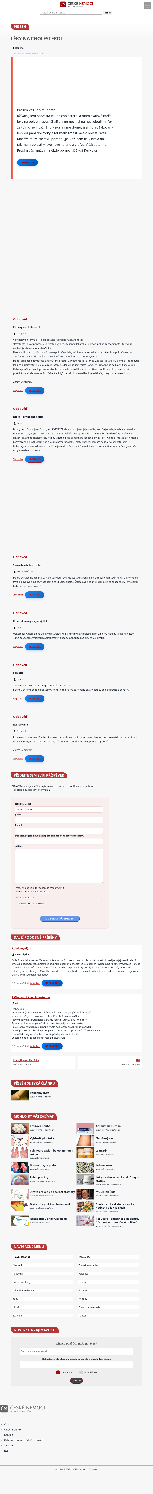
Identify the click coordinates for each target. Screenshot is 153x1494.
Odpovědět (27, 162)
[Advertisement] (77, 78)
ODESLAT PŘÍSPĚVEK (59, 918)
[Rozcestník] (147, 5)
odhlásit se (90, 1372)
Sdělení (19, 846)
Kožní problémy (21, 1282)
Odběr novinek (12, 1429)
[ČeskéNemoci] (76, 7)
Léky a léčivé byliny (23, 1290)
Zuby (15, 1298)
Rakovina (18, 1273)
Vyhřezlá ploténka (42, 1138)
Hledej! (107, 13)
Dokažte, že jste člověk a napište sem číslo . (49, 835)
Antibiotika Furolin (108, 1126)
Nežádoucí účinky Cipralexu (48, 1218)
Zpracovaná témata (89, 1307)
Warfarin (102, 1150)
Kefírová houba (40, 1126)
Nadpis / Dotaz (23, 803)
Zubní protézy (39, 1177)
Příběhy (82, 1298)
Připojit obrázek (25, 897)
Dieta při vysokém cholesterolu (51, 1204)
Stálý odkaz (18, 390)
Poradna (83, 1290)
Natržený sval (105, 1138)
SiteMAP (9, 1445)
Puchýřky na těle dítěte (26, 1060)
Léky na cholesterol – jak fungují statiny (117, 1179)
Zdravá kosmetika (88, 1265)
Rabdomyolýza (21, 948)
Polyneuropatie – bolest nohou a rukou (51, 1152)
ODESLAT (76, 1381)
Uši (138, 1060)
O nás (7, 1424)
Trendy (82, 1282)
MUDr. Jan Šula (105, 1192)
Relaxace (83, 1273)
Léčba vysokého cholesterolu (31, 997)
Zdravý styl (84, 1257)
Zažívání (17, 1315)
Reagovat (35, 390)
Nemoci (17, 1265)
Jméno (18, 814)
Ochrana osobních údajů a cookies (23, 1440)
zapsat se (66, 1372)
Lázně (16, 1307)
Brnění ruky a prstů (43, 1165)
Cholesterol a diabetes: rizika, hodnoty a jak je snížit (115, 1205)
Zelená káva (104, 1165)
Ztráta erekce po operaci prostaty (52, 1192)
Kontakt (82, 1315)
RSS (6, 1450)
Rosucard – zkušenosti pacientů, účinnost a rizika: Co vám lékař (117, 1220)
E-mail (18, 824)
